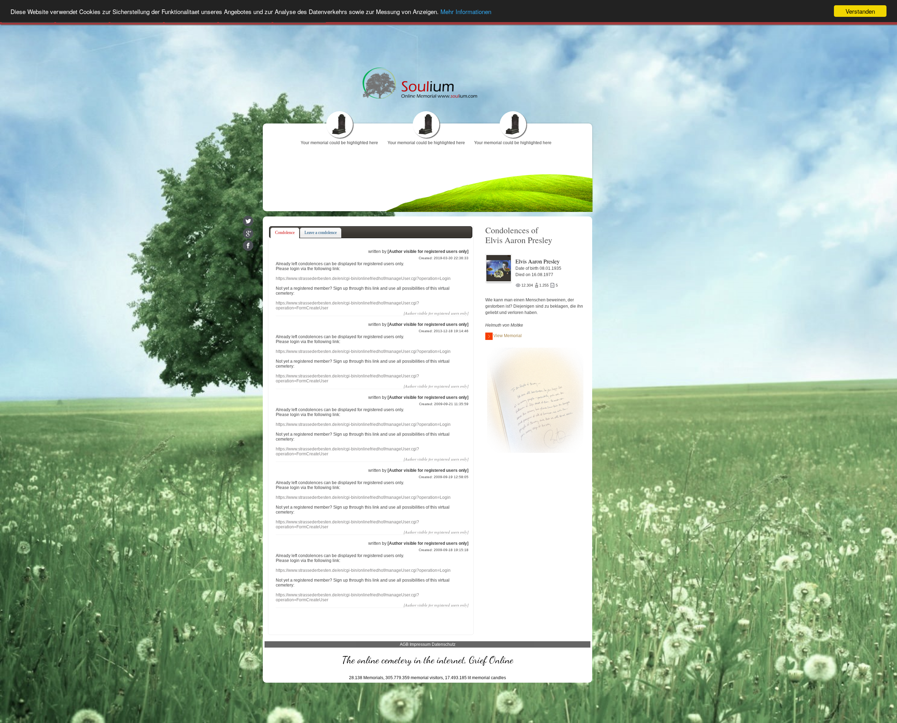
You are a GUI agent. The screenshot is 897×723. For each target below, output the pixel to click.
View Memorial (507, 335)
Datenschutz (444, 644)
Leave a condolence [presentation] (320, 232)
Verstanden (860, 11)
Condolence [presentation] (285, 232)
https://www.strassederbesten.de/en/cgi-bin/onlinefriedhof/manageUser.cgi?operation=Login (363, 278)
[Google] (248, 233)
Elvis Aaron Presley (537, 261)
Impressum (420, 644)
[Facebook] (248, 245)
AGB (404, 644)
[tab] (285, 233)
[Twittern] (248, 221)
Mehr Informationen (465, 11)
